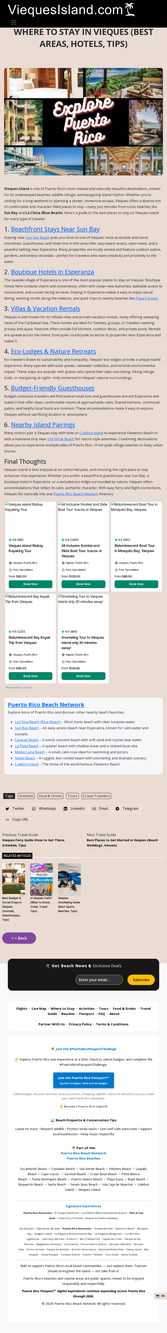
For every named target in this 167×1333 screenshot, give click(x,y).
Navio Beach (25, 758)
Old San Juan (26, 1228)
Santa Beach (57, 1184)
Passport (86, 1013)
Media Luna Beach (30, 752)
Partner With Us (51, 1024)
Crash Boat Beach (103, 1174)
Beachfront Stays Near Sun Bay (55, 229)
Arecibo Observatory (84, 1249)
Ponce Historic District (94, 1244)
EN (163, 1295)
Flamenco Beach (125, 1228)
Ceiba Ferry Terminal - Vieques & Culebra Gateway (88, 1218)
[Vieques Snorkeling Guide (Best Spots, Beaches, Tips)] (69, 879)
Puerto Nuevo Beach (86, 1179)
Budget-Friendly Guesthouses (52, 388)
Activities (26, 796)
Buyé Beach (136, 1179)
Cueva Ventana (49, 1254)
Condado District (70, 1254)
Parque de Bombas (58, 1249)
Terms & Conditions (112, 1024)
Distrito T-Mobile (92, 1254)
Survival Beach (75, 1174)
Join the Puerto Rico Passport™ (83, 1080)
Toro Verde (112, 1254)
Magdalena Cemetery (48, 1244)
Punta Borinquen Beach (49, 1179)
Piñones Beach (120, 1168)
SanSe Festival (129, 1254)
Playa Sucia (115, 1179)
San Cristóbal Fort (90, 1239)
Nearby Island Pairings (43, 425)
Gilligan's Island (43, 1233)
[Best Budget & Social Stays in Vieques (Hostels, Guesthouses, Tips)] (13, 879)
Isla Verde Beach (60, 439)
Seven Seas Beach (84, 1184)
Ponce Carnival (35, 1249)
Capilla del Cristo (112, 1239)
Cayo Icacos (50, 1174)
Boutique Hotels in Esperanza (52, 272)
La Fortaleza (71, 1244)
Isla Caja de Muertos (117, 1184)
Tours (72, 796)
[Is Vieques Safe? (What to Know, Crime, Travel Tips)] (41, 879)
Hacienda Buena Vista (111, 1249)
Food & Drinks (50, 796)
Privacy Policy (80, 1024)
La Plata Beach (27, 746)
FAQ (102, 1013)
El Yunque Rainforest (67, 1212)
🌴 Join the (83, 1049)
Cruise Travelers (96, 796)
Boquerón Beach (30, 1184)
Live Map (39, 1008)
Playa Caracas (146, 298)
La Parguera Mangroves (108, 1233)
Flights (21, 1008)
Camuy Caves (134, 1249)
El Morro (72, 1239)
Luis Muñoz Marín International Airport (104, 1212)
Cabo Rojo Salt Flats (53, 1239)
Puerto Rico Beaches (83, 1158)
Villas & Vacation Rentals (45, 308)
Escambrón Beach (33, 1168)
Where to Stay (63, 1008)
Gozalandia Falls (103, 1228)
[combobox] (160, 1296)
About (114, 1013)
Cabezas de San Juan (48, 1228)
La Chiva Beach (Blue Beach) (38, 721)
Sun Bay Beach (38, 237)
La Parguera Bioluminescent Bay (73, 1233)
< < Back (19, 938)
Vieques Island (89, 1189)
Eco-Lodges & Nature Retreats (53, 351)
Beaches (68, 1013)
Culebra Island (91, 433)
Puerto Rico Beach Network (75, 494)
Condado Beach (63, 1168)
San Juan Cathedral (120, 1244)
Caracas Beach (26, 739)
